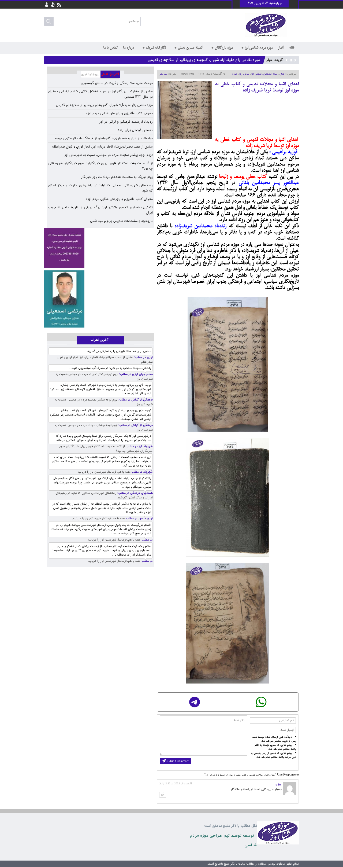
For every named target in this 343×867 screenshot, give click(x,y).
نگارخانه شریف (156, 47)
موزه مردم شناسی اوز (259, 47)
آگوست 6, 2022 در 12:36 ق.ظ (175, 784)
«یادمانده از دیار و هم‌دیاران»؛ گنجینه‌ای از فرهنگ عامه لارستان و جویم (104, 138)
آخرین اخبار (112, 75)
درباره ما (128, 47)
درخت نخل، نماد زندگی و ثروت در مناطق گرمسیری (117, 83)
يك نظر (163, 74)
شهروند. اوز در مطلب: (139, 446)
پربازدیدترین (88, 75)
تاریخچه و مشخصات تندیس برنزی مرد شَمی (121, 221)
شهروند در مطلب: (141, 472)
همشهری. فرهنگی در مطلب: (135, 493)
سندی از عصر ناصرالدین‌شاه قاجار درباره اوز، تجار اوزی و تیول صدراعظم (102, 146)
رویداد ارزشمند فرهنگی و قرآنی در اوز (126, 121)
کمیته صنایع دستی (190, 47)
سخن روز (244, 74)
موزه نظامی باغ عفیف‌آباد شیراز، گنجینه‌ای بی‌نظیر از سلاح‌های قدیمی (204, 60)
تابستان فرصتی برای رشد (135, 130)
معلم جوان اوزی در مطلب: (135, 374)
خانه (292, 47)
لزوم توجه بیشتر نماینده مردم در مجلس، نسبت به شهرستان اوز (108, 155)
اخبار (281, 47)
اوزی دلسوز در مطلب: (139, 518)
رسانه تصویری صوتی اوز (264, 74)
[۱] (64, 299)
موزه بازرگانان (224, 47)
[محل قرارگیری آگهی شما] (64, 248)
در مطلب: (146, 540)
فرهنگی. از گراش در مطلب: (135, 400)
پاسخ (162, 795)
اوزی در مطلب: (143, 357)
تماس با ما (110, 47)
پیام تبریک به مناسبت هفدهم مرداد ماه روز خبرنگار (117, 177)
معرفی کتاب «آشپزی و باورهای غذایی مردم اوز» (119, 113)
